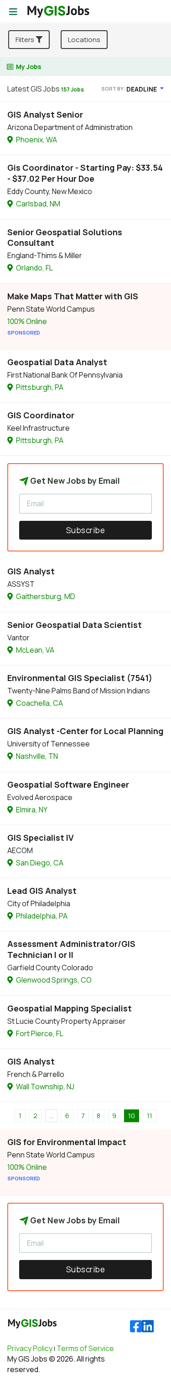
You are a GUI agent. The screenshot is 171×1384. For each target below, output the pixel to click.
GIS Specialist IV (40, 837)
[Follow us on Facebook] (136, 1326)
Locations (84, 39)
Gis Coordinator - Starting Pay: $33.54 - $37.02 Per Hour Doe (85, 173)
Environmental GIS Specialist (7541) (79, 677)
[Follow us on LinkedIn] (148, 1326)
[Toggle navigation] (13, 11)
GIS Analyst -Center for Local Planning (85, 730)
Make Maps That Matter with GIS (72, 296)
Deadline (142, 89)
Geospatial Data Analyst (57, 362)
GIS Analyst (31, 571)
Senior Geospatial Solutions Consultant (64, 238)
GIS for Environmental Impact (66, 1141)
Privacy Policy (29, 1348)
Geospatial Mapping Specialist (69, 1008)
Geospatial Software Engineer (68, 784)
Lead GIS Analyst (42, 890)
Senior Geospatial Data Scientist (74, 624)
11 (149, 1115)
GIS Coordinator (40, 415)
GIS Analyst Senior (45, 114)
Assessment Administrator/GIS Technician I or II (71, 949)
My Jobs (28, 66)
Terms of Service (85, 1348)
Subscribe (85, 530)
